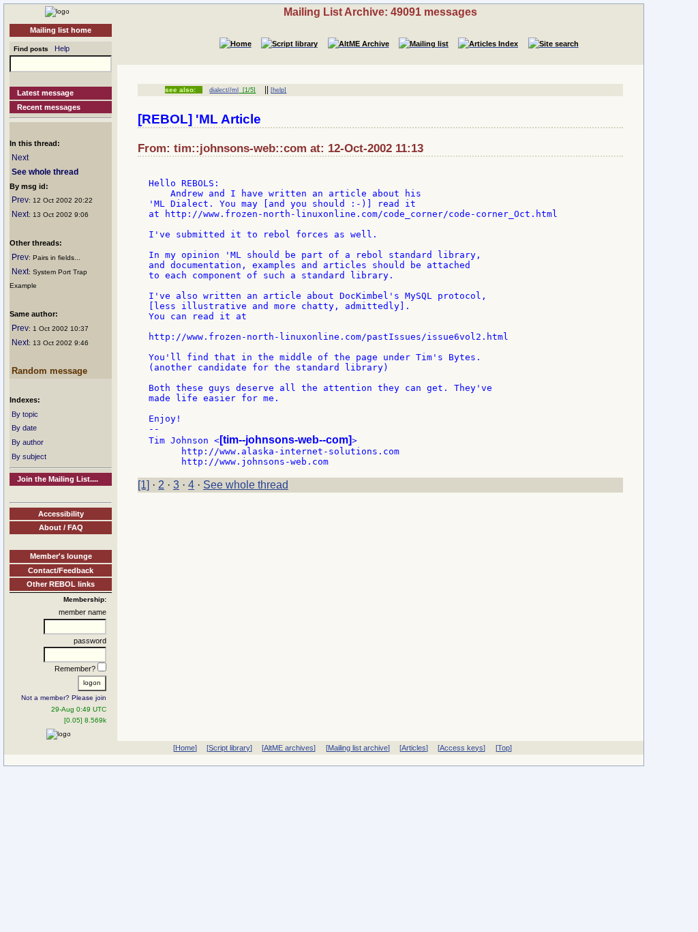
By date (24, 428)
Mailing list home (60, 30)
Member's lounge (61, 556)
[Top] (504, 748)
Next (20, 157)
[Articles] (413, 748)
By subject (29, 456)
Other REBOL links (61, 584)
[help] (278, 90)
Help (62, 48)
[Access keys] (461, 748)
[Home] (57, 11)
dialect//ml (224, 90)
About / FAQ (61, 527)
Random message (49, 371)
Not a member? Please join (63, 697)
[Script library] (229, 748)
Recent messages (48, 107)
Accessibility (61, 514)
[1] (143, 485)
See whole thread (45, 172)
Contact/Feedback (60, 570)
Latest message (45, 93)
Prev (20, 200)
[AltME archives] (289, 748)
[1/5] (247, 90)
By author (28, 442)
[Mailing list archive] (358, 748)
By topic (25, 414)
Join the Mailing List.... (57, 479)
